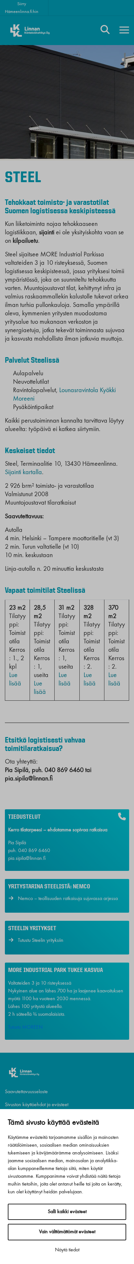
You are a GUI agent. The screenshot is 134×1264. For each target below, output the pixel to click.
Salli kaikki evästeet (67, 1211)
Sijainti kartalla (23, 472)
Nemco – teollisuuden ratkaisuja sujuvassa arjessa (68, 898)
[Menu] (124, 30)
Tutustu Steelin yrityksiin (40, 940)
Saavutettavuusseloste (26, 1091)
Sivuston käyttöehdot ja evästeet (36, 1104)
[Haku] (105, 30)
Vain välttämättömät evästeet (67, 1232)
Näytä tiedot (67, 1250)
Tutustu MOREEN (25, 1027)
